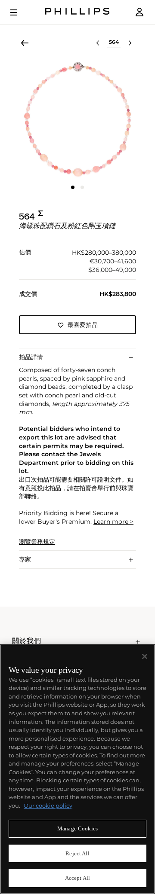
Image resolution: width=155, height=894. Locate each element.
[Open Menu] (19, 12)
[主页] (77, 12)
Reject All (77, 853)
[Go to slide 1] (73, 187)
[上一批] (98, 43)
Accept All (77, 878)
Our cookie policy (48, 805)
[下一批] (130, 43)
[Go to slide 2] (82, 187)
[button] (77, 119)
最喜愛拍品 (83, 325)
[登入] (139, 12)
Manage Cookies (77, 828)
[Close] (144, 656)
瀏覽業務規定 (37, 542)
